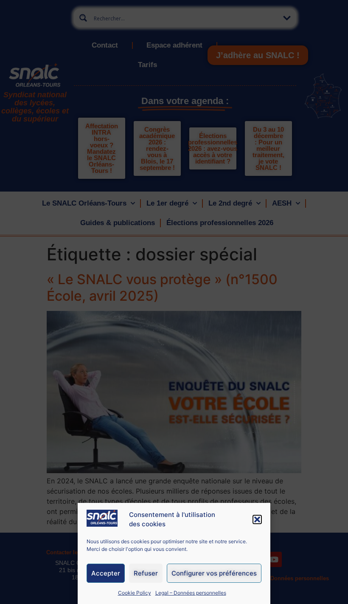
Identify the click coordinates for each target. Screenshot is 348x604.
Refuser (146, 573)
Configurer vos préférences (214, 573)
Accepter (105, 573)
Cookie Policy (134, 593)
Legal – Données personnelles (190, 593)
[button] (257, 519)
